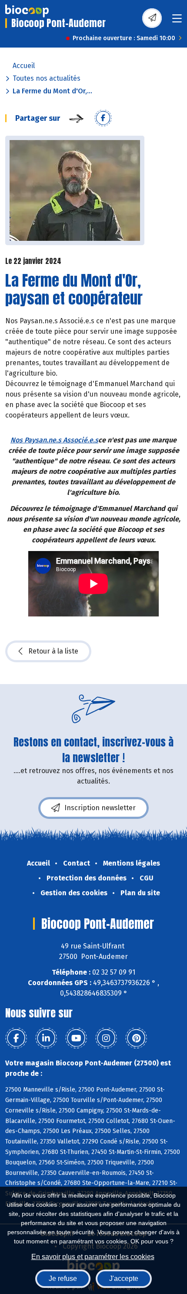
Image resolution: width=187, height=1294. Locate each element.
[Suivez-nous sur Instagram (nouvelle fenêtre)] (106, 1038)
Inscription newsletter (100, 808)
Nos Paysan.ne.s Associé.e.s (54, 440)
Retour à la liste (53, 651)
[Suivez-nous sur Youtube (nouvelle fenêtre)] (76, 1038)
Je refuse (63, 1278)
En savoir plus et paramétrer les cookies (92, 1256)
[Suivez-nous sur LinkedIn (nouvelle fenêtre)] (46, 1038)
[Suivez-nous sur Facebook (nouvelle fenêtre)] (16, 1038)
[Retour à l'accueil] (27, 10)
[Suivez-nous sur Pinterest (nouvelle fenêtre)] (136, 1038)
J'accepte (123, 1278)
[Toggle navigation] (177, 21)
